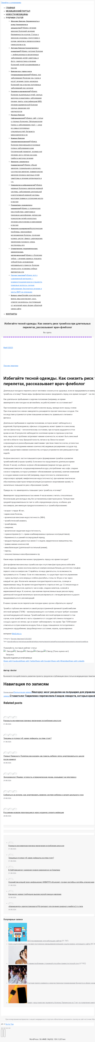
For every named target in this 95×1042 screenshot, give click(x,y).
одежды (41, 641)
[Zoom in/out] (9, 1028)
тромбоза (84, 641)
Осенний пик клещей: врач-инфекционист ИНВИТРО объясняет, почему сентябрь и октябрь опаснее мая (51, 882)
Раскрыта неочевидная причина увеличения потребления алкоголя (32, 721)
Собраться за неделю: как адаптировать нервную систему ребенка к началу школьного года (43, 795)
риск (67, 641)
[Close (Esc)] (2, 1028)
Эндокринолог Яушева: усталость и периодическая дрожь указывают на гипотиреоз (39, 777)
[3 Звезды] (28, 651)
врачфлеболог (13, 641)
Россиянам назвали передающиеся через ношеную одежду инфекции (33, 812)
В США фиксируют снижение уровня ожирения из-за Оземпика (34, 870)
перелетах (48, 641)
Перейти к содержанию (11, 2)
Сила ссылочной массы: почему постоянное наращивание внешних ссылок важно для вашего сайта (49, 944)
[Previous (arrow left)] (2, 1033)
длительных (23, 641)
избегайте (31, 641)
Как (36, 641)
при (53, 641)
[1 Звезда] (8, 651)
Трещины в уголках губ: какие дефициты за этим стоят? (27, 738)
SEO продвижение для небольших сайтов (44, 941)
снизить (72, 641)
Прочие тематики (10, 366)
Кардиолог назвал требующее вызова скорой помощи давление (34, 894)
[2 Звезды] (18, 651)
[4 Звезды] (39, 651)
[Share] (4, 1028)
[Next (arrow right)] (4, 1033)
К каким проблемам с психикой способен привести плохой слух (53, 963)
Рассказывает (60, 641)
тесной (78, 641)
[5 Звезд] (48, 651)
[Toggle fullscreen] (7, 1028)
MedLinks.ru (17, 634)
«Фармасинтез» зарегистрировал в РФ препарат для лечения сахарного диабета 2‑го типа (45, 906)
